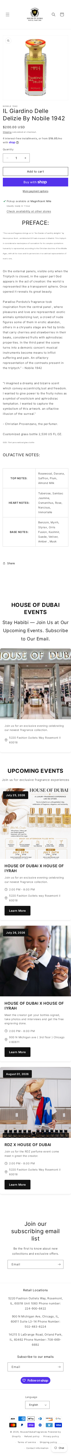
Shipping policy (48, 1442)
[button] (7, 14)
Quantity (8, 149)
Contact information (37, 1448)
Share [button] (11, 563)
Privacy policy (51, 1436)
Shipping (7, 132)
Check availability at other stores (29, 211)
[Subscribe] (59, 1264)
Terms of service (27, 1442)
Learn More (17, 910)
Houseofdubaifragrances (33, 1432)
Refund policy (32, 1436)
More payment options (35, 191)
